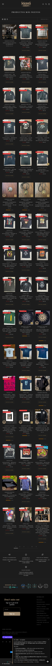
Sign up (11, 614)
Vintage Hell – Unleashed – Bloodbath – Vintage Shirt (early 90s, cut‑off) (9, 297)
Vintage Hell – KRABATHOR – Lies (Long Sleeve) (42, 495)
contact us (25, 661)
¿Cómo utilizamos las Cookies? (43, 615)
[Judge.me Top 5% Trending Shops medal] (46, 586)
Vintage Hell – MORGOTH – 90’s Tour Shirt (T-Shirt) (26, 526)
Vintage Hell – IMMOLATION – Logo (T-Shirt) (42, 364)
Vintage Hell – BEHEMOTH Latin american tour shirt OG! (26, 171)
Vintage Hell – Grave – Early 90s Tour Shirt (26, 264)
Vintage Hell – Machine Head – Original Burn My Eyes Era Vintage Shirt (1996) (9, 330)
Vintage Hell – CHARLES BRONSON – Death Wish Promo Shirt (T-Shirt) (26, 396)
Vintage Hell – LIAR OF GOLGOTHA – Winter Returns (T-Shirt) (26, 364)
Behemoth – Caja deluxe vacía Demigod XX (10, 496)
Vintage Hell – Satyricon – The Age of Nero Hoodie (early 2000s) (26, 297)
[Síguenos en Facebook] (3, 641)
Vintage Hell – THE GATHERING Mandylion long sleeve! (9, 76)
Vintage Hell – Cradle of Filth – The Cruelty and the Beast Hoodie (9, 265)
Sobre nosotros (39, 599)
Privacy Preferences (40, 611)
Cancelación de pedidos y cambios (43, 617)
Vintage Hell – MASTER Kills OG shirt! (9, 170)
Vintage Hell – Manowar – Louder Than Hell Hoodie (26, 233)
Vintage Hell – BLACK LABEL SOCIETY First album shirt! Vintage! (26, 139)
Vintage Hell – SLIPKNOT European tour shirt (26, 107)
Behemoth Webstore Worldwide (9, 200)
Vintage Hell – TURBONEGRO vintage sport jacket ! (42, 107)
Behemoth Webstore (9, 72)
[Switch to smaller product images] (5, 19)
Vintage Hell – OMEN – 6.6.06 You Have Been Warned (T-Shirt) (9, 396)
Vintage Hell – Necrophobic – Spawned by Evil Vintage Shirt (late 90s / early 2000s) (42, 297)
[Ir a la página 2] (36, 546)
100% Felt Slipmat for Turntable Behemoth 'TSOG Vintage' (26, 331)
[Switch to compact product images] (7, 19)
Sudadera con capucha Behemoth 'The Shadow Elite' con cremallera (42, 396)
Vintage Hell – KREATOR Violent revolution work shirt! (26, 44)
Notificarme (26, 50)
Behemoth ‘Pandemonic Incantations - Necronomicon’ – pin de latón (9, 204)
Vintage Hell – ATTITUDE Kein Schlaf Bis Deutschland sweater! (42, 139)
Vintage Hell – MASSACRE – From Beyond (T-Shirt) (42, 463)
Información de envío (41, 602)
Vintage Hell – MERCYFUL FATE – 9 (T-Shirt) (26, 463)
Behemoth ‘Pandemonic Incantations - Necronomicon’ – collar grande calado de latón (42, 204)
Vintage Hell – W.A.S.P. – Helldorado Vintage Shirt (42, 265)
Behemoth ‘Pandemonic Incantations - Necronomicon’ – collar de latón (26, 204)
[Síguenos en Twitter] (6, 641)
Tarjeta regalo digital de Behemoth (9, 43)
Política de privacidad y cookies (43, 608)
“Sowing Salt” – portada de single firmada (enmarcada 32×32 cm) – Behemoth (10, 429)
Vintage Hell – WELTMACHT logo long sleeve (42, 171)
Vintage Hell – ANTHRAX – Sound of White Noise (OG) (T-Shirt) (9, 364)
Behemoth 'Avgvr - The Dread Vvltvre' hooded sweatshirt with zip (42, 429)
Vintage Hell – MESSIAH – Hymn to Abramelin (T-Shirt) (9, 464)
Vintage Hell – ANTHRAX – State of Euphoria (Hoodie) (26, 495)
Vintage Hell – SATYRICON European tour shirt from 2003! (42, 76)
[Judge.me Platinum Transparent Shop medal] (29, 586)
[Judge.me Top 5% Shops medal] (40, 586)
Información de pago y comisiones (43, 604)
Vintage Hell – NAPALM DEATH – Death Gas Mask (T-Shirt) (10, 527)
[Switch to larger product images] (2, 19)
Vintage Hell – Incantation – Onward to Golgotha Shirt (9, 233)
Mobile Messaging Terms (41, 613)
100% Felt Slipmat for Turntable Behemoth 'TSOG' (42, 331)
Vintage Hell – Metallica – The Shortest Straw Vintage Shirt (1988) (42, 233)
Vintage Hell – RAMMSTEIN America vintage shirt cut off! (26, 76)
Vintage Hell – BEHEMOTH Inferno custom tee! (9, 138)
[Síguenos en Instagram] (10, 641)
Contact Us (39, 624)
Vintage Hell (9, 230)
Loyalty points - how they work (43, 622)
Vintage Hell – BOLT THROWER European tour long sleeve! (10, 107)
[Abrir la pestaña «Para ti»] (47, 661)
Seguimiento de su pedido (42, 620)
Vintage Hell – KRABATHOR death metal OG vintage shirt (42, 44)
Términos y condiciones (41, 606)
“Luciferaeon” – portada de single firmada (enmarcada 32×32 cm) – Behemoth (26, 429)
